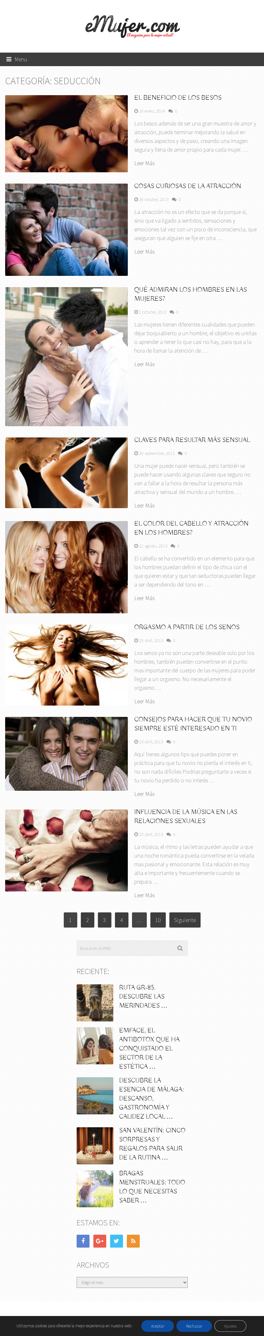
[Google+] (99, 1241)
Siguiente (185, 920)
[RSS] (133, 1241)
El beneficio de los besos (178, 98)
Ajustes (230, 1326)
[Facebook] (83, 1241)
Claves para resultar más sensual (192, 440)
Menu (20, 59)
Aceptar (157, 1326)
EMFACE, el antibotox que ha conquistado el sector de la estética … (149, 1049)
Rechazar (194, 1326)
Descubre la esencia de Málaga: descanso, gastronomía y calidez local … (151, 1099)
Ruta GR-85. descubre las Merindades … (143, 997)
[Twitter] (116, 1241)
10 (158, 920)
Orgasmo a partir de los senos (187, 627)
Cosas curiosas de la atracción (187, 186)
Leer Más (144, 163)
